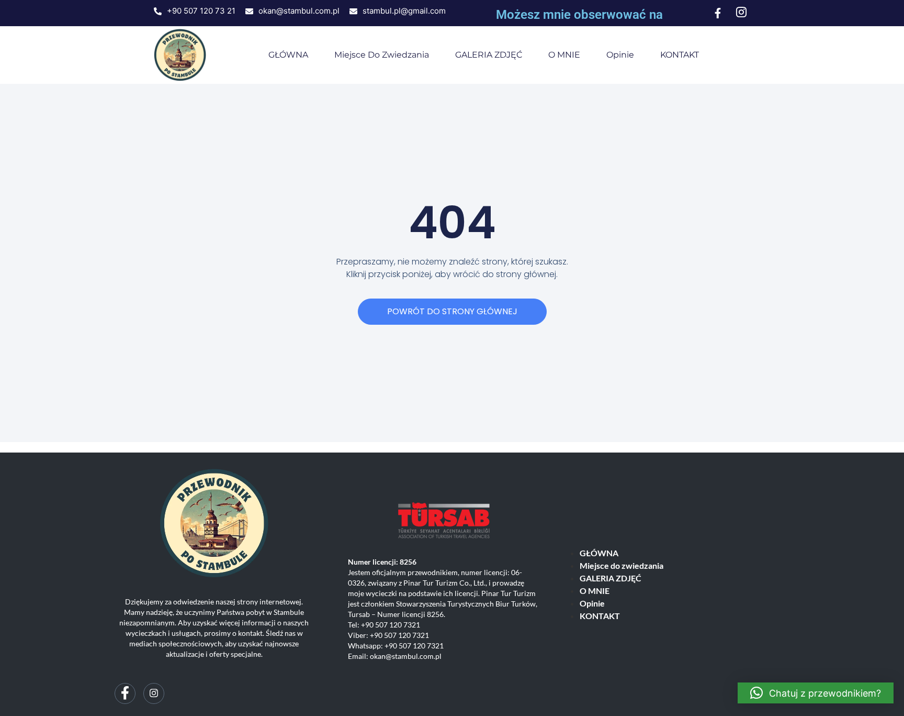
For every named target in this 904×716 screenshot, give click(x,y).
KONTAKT (679, 55)
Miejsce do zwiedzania (381, 55)
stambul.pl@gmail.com (404, 11)
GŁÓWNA (288, 55)
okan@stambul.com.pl (299, 11)
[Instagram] (153, 693)
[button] (816, 692)
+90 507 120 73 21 (201, 11)
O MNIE (564, 55)
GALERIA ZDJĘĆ (488, 55)
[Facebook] (125, 693)
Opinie (620, 55)
